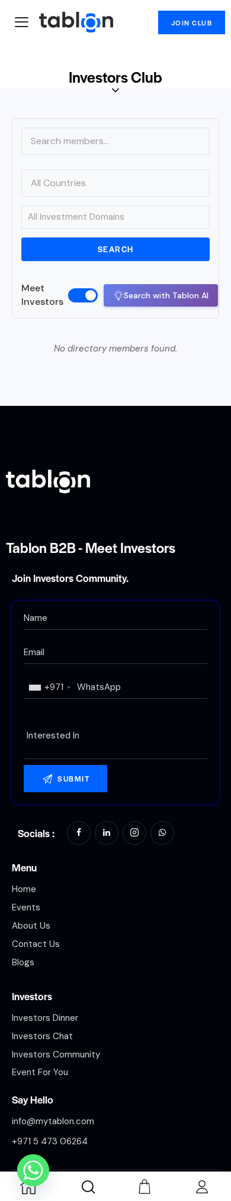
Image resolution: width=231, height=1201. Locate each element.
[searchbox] (115, 736)
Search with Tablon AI (166, 295)
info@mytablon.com (53, 1121)
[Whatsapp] (33, 1170)
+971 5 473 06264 (50, 1141)
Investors (32, 996)
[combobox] (49, 687)
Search (116, 249)
